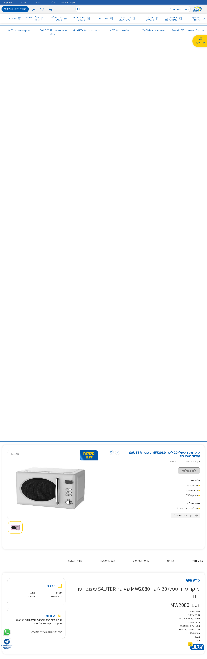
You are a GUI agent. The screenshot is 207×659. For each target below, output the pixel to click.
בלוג (53, 2)
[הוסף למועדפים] (111, 452)
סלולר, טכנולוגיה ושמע (32, 18)
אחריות (170, 560)
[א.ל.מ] (198, 9)
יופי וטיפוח (12, 18)
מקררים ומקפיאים (150, 18)
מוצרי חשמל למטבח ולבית (125, 18)
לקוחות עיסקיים (68, 2)
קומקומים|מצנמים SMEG (18, 30)
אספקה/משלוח (107, 560)
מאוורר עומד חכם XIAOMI (153, 30)
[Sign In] (33, 9)
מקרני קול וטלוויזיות (196, 18)
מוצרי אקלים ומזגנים (57, 18)
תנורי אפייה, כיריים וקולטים (171, 18)
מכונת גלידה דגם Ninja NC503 (86, 30)
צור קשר (7, 2)
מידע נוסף (197, 560)
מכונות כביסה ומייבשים (79, 18)
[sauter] (14, 454)
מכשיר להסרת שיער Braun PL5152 (188, 30)
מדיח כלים (104, 18)
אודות (37, 2)
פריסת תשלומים (141, 560)
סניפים (23, 2)
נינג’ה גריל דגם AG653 (120, 30)
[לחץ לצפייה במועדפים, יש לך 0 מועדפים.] (42, 9)
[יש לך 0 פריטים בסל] (50, 9)
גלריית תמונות (75, 560)
